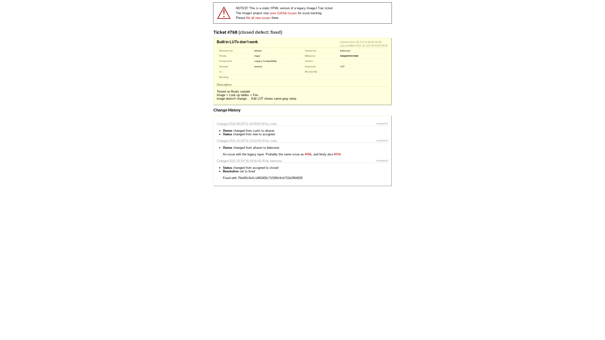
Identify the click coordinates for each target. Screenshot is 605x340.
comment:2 (382, 140)
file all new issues (258, 18)
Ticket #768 (225, 32)
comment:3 (382, 160)
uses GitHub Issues (283, 13)
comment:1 (382, 123)
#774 (337, 154)
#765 (308, 154)
